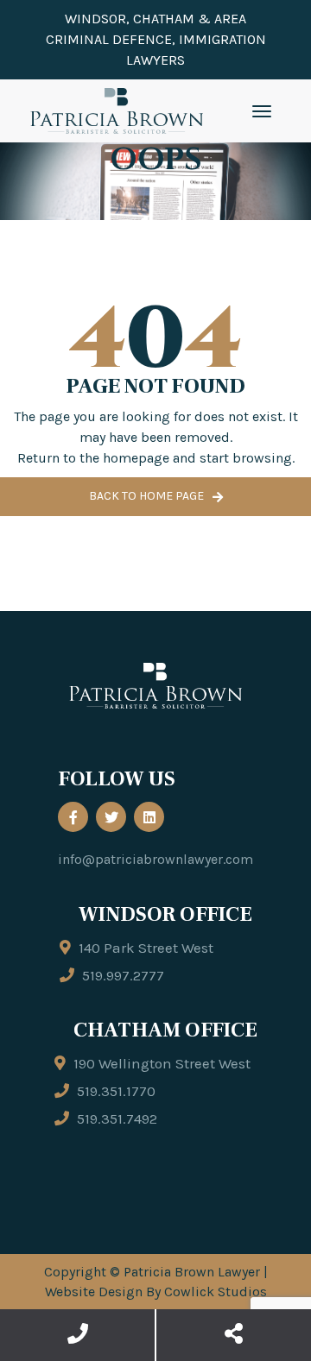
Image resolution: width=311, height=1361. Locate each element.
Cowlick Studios (215, 1291)
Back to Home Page (146, 495)
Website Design (94, 1291)
